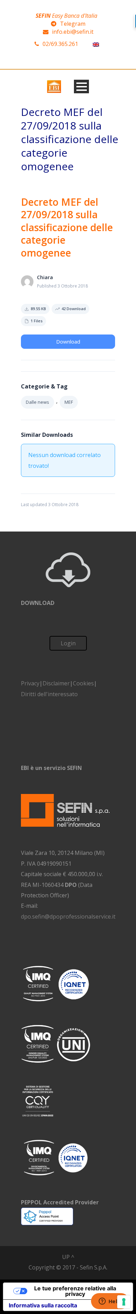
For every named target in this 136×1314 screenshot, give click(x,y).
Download (68, 341)
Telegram (72, 23)
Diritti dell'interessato (49, 694)
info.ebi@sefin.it (72, 32)
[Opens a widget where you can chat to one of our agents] (110, 1302)
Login (68, 643)
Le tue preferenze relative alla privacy (75, 1291)
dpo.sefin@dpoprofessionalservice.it (68, 916)
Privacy (30, 683)
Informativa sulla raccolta (43, 1305)
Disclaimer (56, 683)
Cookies (83, 683)
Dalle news (37, 402)
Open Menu (81, 86)
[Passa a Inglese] (96, 44)
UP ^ (68, 1257)
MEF (69, 402)
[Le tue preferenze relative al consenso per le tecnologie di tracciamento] (123, 1301)
